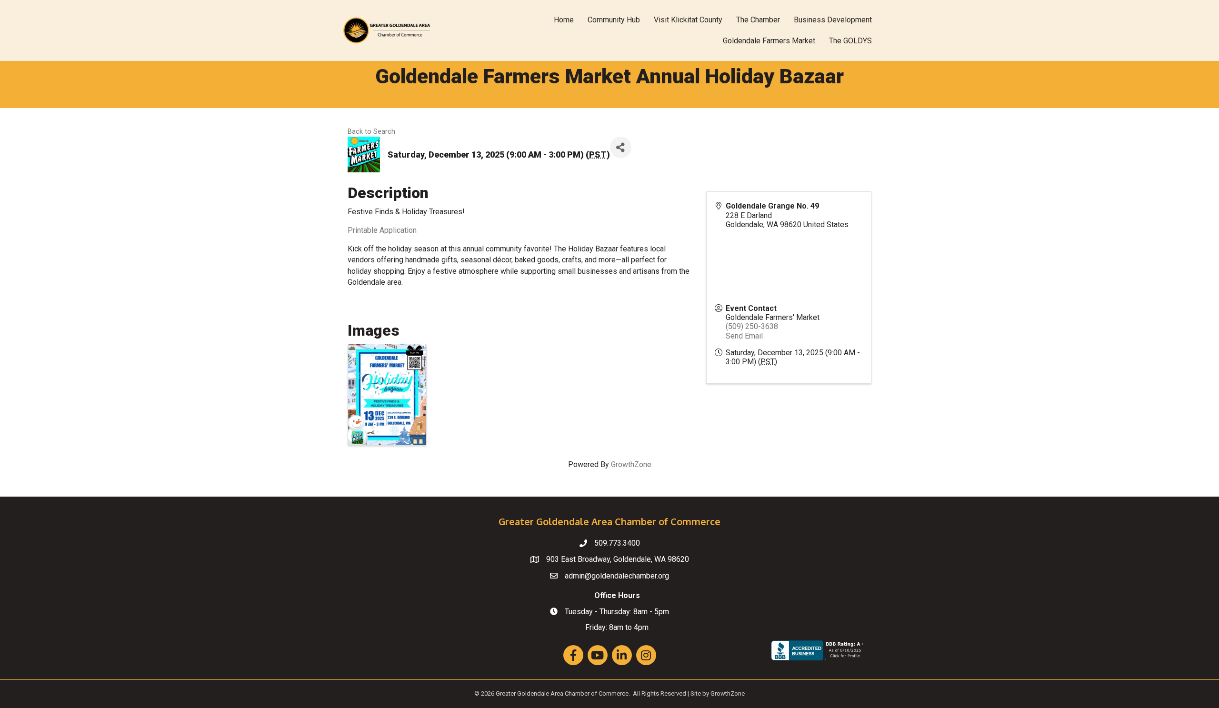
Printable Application (382, 230)
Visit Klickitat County (688, 19)
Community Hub (614, 19)
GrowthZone (631, 464)
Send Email (744, 335)
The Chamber (758, 19)
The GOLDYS (850, 40)
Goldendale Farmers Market (769, 40)
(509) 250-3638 (752, 326)
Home (564, 19)
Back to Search (371, 132)
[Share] (620, 147)
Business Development (833, 19)
